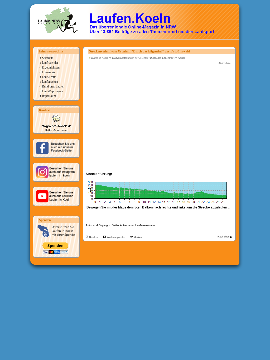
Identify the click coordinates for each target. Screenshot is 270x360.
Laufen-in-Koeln (99, 58)
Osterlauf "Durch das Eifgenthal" (156, 58)
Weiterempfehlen (116, 237)
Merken (138, 237)
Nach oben (224, 236)
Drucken (94, 237)
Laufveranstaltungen (123, 58)
